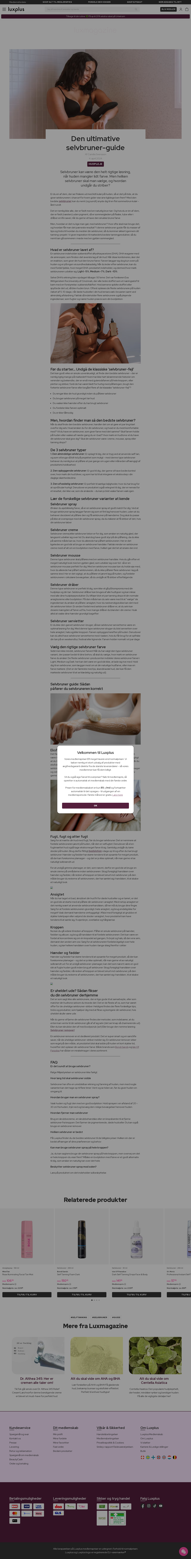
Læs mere (117, 794)
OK (95, 805)
